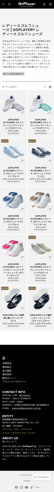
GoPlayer (30, 475)
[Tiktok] (31, 487)
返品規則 (7, 374)
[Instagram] (21, 487)
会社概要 (7, 370)
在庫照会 (7, 363)
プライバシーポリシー (13, 381)
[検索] (9, 4)
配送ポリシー (9, 377)
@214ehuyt (24, 395)
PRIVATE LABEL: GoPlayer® (17, 429)
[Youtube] (26, 487)
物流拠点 (7, 366)
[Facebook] (16, 487)
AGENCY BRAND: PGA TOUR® (18, 432)
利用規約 (27, 481)
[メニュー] (3, 4)
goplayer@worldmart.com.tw (26, 408)
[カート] (50, 4)
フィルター (11, 86)
